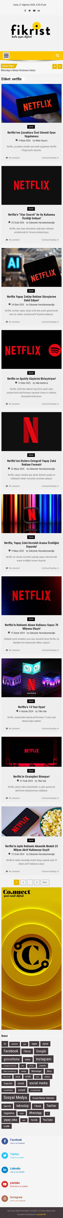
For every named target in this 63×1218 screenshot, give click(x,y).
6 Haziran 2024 (26, 711)
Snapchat (8, 1083)
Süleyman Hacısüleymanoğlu (42, 222)
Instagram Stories (10, 1066)
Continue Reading (49, 158)
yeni (23, 1120)
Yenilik (34, 1119)
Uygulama (9, 1113)
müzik (18, 1077)
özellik (7, 1126)
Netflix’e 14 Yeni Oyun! (31, 707)
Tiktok (37, 1106)
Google (41, 1051)
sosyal (21, 1090)
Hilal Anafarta (42, 383)
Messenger (37, 1071)
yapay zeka (10, 1120)
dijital (45, 1043)
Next (45, 882)
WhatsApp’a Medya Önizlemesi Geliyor (18, 69)
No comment (14, 158)
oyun (37, 1077)
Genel (31, 127)
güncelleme (12, 1059)
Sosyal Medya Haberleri (43, 1098)
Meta (49, 1071)
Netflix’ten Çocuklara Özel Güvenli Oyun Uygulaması (31, 134)
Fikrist (27, 1051)
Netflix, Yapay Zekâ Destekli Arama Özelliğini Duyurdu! (31, 544)
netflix (28, 1076)
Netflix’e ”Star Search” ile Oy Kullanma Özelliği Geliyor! (31, 216)
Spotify (7, 1106)
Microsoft (7, 1077)
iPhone (31, 1066)
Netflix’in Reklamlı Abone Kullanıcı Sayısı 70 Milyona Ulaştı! (31, 626)
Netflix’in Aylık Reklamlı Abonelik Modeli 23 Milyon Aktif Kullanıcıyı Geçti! (31, 848)
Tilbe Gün (42, 711)
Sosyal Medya (15, 1097)
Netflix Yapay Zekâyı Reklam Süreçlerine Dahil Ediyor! (31, 298)
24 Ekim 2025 (18, 304)
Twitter (51, 1106)
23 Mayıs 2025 (17, 468)
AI (5, 1043)
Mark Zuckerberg (10, 1071)
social (21, 1083)
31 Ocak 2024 (26, 781)
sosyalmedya (35, 1090)
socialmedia (8, 1090)
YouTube (48, 1120)
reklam (47, 1077)
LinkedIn (42, 1065)
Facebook (11, 1051)
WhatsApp (35, 1113)
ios (23, 1066)
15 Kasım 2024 (18, 633)
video (22, 1113)
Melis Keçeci (41, 140)
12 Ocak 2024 (17, 854)
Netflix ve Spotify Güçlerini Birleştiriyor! (31, 378)
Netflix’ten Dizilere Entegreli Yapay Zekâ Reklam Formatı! (31, 462)
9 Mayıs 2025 (18, 551)
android (14, 1044)
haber (27, 1059)
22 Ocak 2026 (17, 222)
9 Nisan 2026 (25, 140)
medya (23, 1071)
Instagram (43, 1059)
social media (38, 1083)
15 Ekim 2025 (24, 383)
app (24, 1044)
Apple (34, 1043)
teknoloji (22, 1106)
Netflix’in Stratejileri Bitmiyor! (31, 776)
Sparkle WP (41, 1214)
